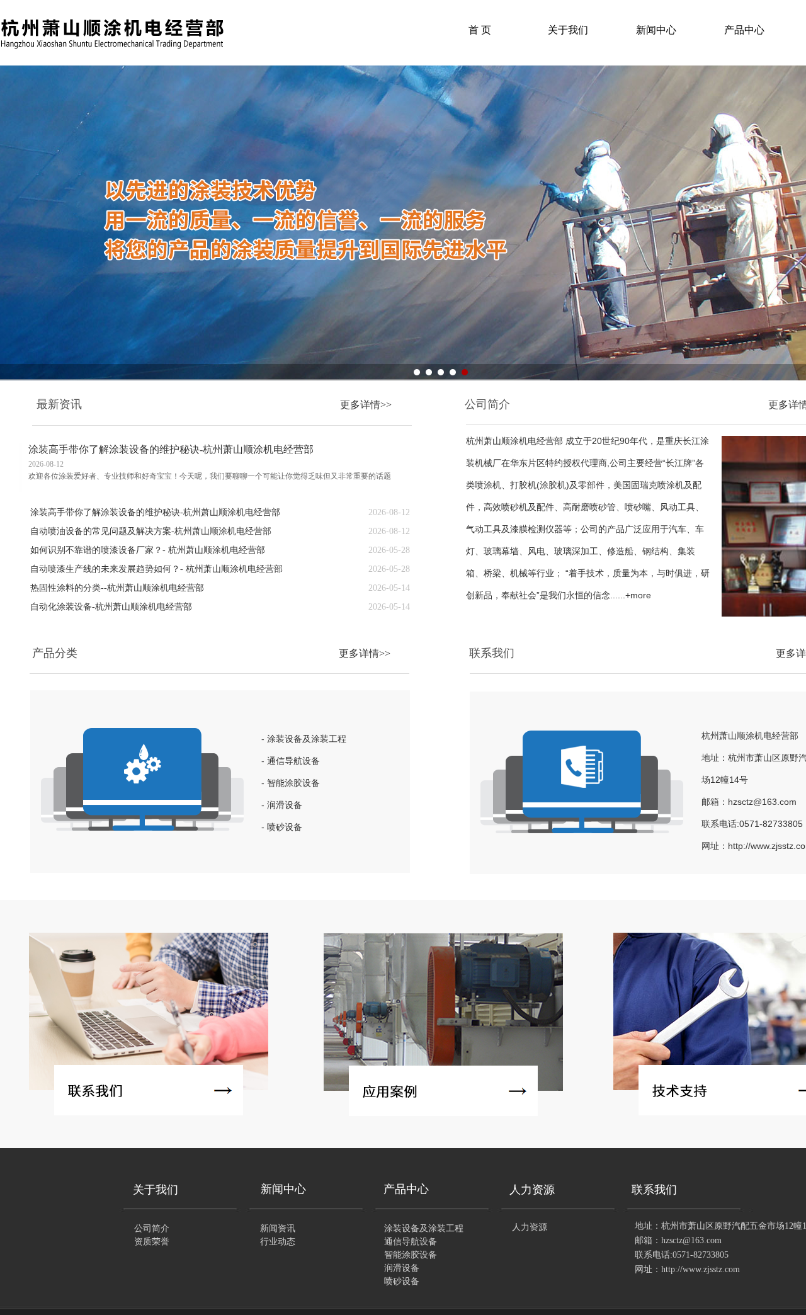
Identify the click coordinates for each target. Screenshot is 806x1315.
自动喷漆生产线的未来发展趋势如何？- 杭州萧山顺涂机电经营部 (156, 569)
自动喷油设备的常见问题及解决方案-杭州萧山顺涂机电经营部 (150, 531)
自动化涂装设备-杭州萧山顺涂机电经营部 (111, 607)
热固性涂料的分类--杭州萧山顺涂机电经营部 (117, 588)
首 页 (479, 30)
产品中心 (744, 30)
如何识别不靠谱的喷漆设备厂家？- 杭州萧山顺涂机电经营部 (147, 550)
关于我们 (568, 30)
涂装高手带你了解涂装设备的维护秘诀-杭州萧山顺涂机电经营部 (171, 449)
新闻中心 (656, 30)
